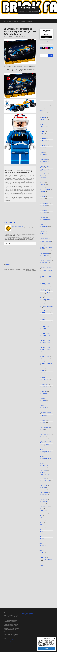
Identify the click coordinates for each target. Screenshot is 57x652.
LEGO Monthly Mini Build (44, 386)
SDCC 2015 (42, 524)
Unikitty (41, 565)
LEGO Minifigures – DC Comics (46, 267)
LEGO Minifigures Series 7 (45, 356)
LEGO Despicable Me (44, 159)
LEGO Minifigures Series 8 (45, 358)
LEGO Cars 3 (42, 147)
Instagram (6, 222)
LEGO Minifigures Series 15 (45, 321)
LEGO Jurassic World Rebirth (45, 241)
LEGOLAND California (44, 513)
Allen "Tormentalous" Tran (20, 36)
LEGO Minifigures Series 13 (45, 316)
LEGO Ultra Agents (43, 494)
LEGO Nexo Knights (43, 391)
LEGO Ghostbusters (43, 210)
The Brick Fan (28, 8)
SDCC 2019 (42, 533)
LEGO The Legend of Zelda (45, 480)
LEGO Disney (42, 163)
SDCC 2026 (42, 550)
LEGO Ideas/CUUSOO (44, 226)
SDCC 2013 (42, 520)
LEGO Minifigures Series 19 (45, 330)
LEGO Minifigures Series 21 (45, 335)
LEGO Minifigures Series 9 (45, 361)
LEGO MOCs (42, 377)
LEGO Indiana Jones (43, 228)
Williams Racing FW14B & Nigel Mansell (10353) (17, 67)
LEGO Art (41, 122)
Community (42, 108)
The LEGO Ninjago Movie (44, 563)
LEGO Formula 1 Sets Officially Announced (12, 269)
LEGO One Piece (43, 402)
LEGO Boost (42, 133)
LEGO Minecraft (43, 264)
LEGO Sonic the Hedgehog (45, 427)
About (10, 21)
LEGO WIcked (42, 503)
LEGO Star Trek (42, 436)
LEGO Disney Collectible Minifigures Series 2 (44, 170)
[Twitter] (6, 243)
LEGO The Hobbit (43, 478)
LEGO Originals (43, 405)
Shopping (41, 552)
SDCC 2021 (42, 538)
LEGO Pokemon (43, 415)
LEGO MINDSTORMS (44, 262)
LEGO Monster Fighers (44, 384)
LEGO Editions (42, 182)
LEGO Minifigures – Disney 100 (46, 270)
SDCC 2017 (42, 529)
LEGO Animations (43, 117)
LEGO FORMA (42, 191)
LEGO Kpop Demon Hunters (45, 250)
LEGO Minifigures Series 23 (45, 340)
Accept (46, 648)
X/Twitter (30, 221)
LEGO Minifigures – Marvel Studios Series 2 (45, 284)
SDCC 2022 (42, 540)
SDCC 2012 (42, 517)
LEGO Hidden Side (43, 217)
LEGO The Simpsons (43, 485)
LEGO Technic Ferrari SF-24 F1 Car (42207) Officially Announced (29, 269)
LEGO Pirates (42, 409)
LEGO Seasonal (42, 422)
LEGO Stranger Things (44, 465)
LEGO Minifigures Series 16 (45, 323)
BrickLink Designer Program (45, 105)
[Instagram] (8, 243)
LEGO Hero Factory (43, 214)
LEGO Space (42, 429)
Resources (16, 21)
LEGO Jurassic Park (43, 233)
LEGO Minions (42, 370)
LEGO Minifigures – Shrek (44, 286)
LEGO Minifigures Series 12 (45, 314)
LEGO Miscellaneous (44, 372)
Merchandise (30, 21)
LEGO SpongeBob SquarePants (45, 434)
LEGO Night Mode (43, 393)
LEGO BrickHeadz (43, 142)
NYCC (41, 515)
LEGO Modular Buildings (44, 379)
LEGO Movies (42, 388)
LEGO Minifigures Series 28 (45, 351)
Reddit (14, 222)
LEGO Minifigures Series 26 (45, 347)
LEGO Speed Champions (44, 431)
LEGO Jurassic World (44, 235)
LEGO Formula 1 (43, 194)
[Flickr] (9, 243)
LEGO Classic (42, 154)
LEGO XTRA (42, 508)
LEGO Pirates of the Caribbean (45, 412)
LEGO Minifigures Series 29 (45, 354)
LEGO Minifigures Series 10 (45, 310)
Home (5, 21)
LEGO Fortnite (42, 196)
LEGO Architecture (43, 119)
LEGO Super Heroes (43, 467)
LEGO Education (43, 184)
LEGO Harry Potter (43, 212)
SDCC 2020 (42, 536)
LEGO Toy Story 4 (43, 487)
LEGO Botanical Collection (45, 136)
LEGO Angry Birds (43, 112)
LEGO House (42, 221)
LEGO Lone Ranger (43, 255)
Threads (10, 222)
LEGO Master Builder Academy (45, 260)
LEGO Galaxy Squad (43, 205)
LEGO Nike (42, 395)
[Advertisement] (20, 211)
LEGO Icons (8, 264)
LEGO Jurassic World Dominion (46, 238)
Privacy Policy (31, 613)
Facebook (26, 221)
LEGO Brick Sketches (44, 140)
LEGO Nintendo (43, 400)
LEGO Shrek (42, 424)
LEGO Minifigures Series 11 (45, 312)
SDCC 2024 (42, 545)
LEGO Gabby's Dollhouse (44, 203)
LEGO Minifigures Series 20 (45, 333)
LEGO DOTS (42, 175)
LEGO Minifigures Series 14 (45, 319)
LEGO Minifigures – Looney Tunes (46, 276)
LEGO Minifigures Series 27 (45, 349)
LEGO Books (42, 131)
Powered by (44, 41)
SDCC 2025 (42, 547)
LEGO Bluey (42, 129)
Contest (41, 110)
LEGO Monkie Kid (43, 381)
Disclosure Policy (28, 614)
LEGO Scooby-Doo (43, 420)
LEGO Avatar (42, 124)
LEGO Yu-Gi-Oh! (43, 510)
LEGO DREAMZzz (43, 177)
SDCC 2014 (42, 522)
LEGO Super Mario (43, 470)
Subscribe (46, 37)
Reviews (23, 21)
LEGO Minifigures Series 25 (45, 344)
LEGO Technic (42, 472)
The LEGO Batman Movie (44, 554)
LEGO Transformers (43, 489)
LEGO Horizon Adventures (45, 219)
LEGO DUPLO (42, 180)
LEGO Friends (42, 198)
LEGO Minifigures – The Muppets (46, 303)
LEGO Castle (42, 149)
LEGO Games (42, 207)
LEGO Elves (42, 187)
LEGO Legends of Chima (44, 253)
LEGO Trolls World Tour (44, 492)
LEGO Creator (42, 156)
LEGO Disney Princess (44, 173)
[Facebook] (5, 243)
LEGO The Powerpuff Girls (45, 482)
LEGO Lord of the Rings (44, 257)
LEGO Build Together (44, 145)
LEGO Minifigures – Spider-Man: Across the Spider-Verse (46, 290)
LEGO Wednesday (43, 501)
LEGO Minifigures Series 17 (45, 326)
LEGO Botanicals (43, 138)
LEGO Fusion (42, 201)
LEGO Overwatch (43, 407)
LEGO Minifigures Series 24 (45, 342)
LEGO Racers (42, 417)
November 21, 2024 (8, 36)
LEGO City (42, 152)
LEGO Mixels (42, 375)
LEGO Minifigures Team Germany (46, 363)
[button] (54, 638)
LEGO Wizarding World (44, 506)
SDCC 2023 (42, 543)
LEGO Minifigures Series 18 (45, 328)
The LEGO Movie (43, 557)
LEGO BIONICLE (43, 126)
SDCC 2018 (42, 531)
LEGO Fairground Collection (45, 189)
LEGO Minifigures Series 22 (45, 337)
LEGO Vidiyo (42, 496)
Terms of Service (25, 613)
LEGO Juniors (42, 231)
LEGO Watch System (43, 499)
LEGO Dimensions (43, 161)
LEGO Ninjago (42, 398)
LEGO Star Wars (43, 438)
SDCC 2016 (42, 527)
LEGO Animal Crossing (44, 115)
